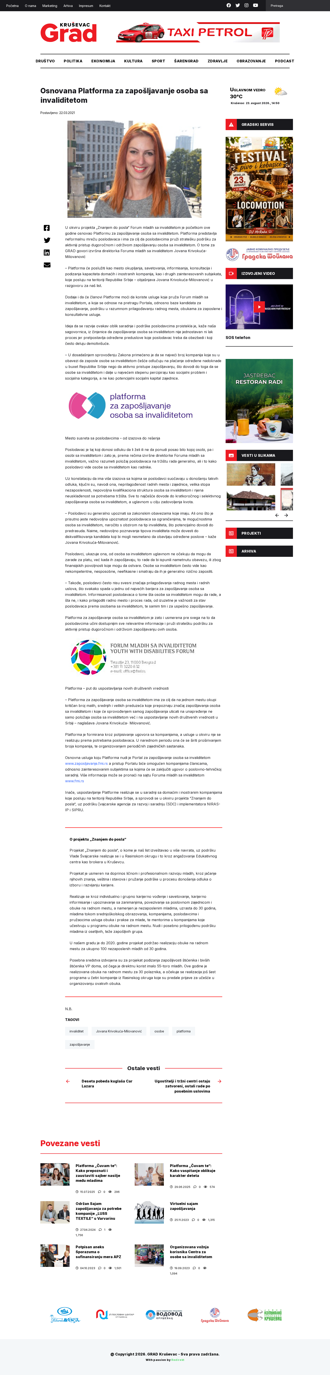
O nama (30, 6)
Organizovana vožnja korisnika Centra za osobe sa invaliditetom (191, 1252)
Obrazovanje (251, 61)
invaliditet (77, 1031)
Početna (12, 6)
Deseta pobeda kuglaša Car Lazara (107, 1083)
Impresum (86, 6)
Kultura (133, 61)
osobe (159, 1031)
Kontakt (104, 6)
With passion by (165, 1360)
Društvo (45, 61)
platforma (184, 1031)
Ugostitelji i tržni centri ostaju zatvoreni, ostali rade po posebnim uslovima (182, 1086)
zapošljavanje (80, 1044)
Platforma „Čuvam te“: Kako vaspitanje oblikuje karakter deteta (192, 1170)
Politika (73, 61)
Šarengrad (186, 61)
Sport (158, 61)
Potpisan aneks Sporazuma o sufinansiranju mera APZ (98, 1252)
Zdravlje (218, 61)
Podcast (284, 61)
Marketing (49, 6)
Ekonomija (103, 61)
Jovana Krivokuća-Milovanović (119, 1031)
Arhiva (68, 6)
